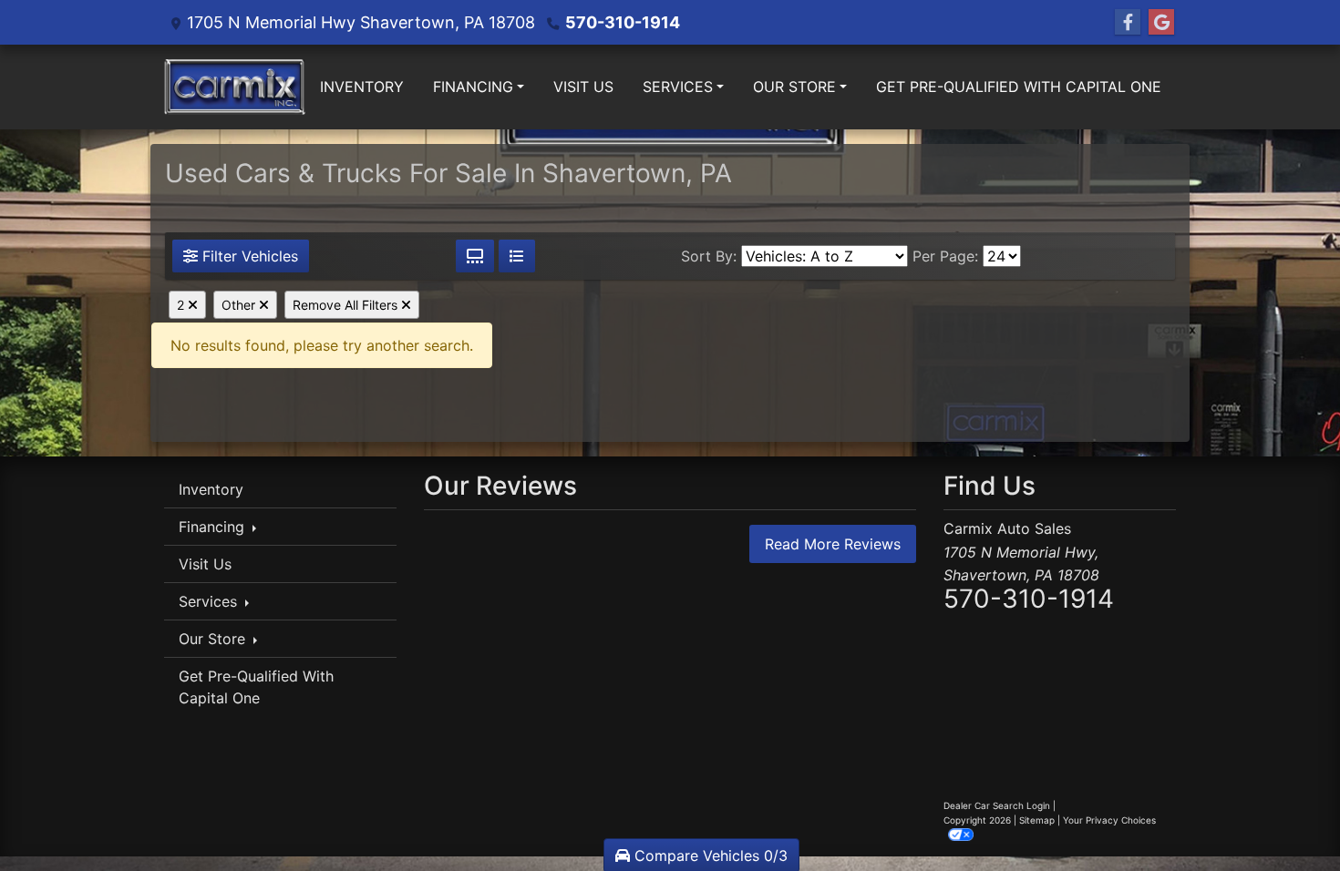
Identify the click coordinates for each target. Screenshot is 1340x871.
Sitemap (1037, 820)
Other (240, 305)
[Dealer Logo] (234, 87)
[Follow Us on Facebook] (1127, 22)
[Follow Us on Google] (1161, 22)
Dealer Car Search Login (996, 805)
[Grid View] (475, 256)
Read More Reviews (833, 544)
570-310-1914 (622, 22)
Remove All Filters (347, 305)
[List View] (517, 256)
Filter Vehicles (248, 256)
